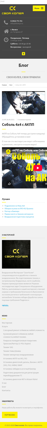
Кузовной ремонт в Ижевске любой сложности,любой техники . (18, 335)
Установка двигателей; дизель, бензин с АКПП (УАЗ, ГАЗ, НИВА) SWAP (22, 363)
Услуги (5, 326)
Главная (4, 85)
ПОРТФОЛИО (10, 415)
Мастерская (7, 323)
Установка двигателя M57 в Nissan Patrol (20, 379)
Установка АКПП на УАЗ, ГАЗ (15, 358)
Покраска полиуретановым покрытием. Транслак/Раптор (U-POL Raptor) (20, 342)
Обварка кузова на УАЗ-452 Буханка (19, 208)
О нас (4, 383)
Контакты (6, 390)
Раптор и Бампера (12, 211)
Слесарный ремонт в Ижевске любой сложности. (24, 330)
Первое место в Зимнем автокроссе (19, 214)
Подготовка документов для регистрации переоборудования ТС (21, 374)
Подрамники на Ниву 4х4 (15, 206)
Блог (11, 85)
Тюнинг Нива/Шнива (12, 351)
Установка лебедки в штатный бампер (19, 369)
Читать (5, 305)
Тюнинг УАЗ (8, 347)
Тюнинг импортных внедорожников (18, 354)
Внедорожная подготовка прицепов (19, 217)
